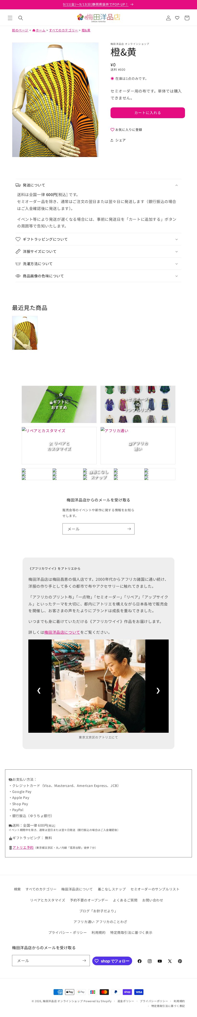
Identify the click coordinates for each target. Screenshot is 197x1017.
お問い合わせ (152, 900)
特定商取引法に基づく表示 (131, 932)
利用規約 (98, 932)
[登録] (129, 529)
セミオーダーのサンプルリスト (154, 889)
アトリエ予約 (23, 847)
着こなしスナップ (112, 889)
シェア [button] (120, 140)
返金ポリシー (125, 1001)
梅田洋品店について (62, 632)
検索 (17, 889)
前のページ (20, 30)
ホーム (39, 30)
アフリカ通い (84, 921)
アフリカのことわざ (111, 921)
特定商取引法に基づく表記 (168, 1006)
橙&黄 (86, 30)
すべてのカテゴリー (63, 30)
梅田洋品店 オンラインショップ (63, 1001)
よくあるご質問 (125, 900)
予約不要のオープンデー (89, 900)
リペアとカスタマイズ (47, 900)
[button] (10, 18)
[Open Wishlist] (177, 18)
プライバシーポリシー (154, 1001)
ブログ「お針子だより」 (98, 910)
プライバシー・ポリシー (67, 932)
